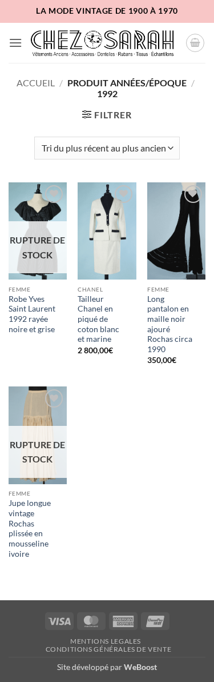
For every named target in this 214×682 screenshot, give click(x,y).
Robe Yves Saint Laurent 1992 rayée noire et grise (32, 314)
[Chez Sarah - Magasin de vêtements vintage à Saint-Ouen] (104, 43)
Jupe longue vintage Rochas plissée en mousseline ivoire (30, 528)
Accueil (36, 82)
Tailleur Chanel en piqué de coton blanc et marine (98, 319)
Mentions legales (105, 641)
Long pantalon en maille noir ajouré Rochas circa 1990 (169, 324)
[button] (15, 43)
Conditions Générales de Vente (109, 649)
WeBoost (140, 667)
